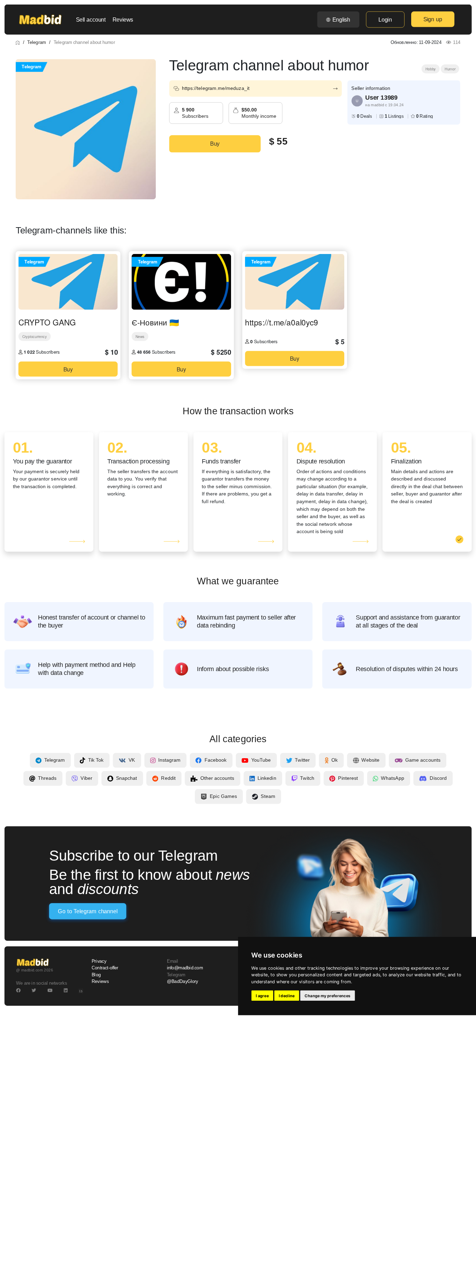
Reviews (123, 19)
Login (385, 19)
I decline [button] (287, 995)
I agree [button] (262, 995)
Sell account (91, 19)
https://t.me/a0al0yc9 (281, 322)
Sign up (432, 19)
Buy (215, 144)
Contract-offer (105, 968)
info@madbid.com (185, 968)
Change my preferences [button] (327, 995)
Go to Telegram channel (87, 911)
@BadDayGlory (182, 981)
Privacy (99, 961)
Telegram (36, 42)
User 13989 (381, 97)
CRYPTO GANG (47, 322)
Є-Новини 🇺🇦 (155, 322)
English (341, 19)
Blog (96, 974)
